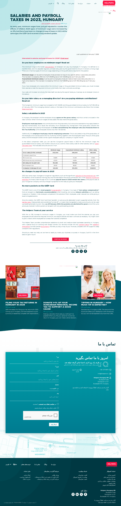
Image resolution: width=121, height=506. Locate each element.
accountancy (45, 226)
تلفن (57, 375)
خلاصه (15, 464)
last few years (26, 202)
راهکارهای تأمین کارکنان (45, 23)
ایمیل (57, 366)
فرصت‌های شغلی (25, 464)
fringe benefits (56, 190)
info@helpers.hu (103, 373)
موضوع (57, 384)
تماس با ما (71, 3)
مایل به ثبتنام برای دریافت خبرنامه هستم (45, 408)
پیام (58, 393)
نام (58, 357)
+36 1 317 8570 (104, 369)
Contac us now (60, 239)
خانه (95, 3)
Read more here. (27, 109)
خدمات (88, 3)
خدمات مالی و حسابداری (55, 23)
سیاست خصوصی (31, 502)
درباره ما (80, 3)
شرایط (24, 502)
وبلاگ (63, 3)
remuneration (49, 67)
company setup (84, 224)
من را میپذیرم (44, 404)
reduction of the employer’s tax (86, 175)
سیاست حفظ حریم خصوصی (46, 404)
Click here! (64, 58)
